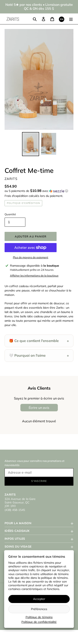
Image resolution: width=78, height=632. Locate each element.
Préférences (39, 609)
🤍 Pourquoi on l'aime (39, 355)
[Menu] (71, 18)
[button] (36, 191)
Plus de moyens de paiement (30, 257)
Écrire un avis (39, 408)
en (61, 19)
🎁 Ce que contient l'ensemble (39, 340)
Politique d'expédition (23, 203)
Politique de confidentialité (39, 622)
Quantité (10, 214)
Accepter (39, 599)
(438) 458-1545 (15, 510)
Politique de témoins (39, 617)
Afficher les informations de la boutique (34, 275)
